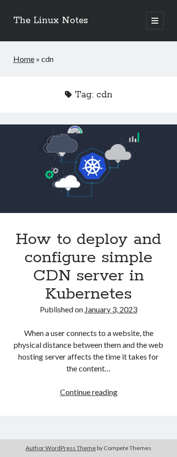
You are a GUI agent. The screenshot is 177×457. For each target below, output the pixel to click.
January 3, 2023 (111, 309)
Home (23, 58)
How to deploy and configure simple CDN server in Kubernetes (88, 168)
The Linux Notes (50, 21)
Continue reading (89, 391)
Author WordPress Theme (61, 448)
